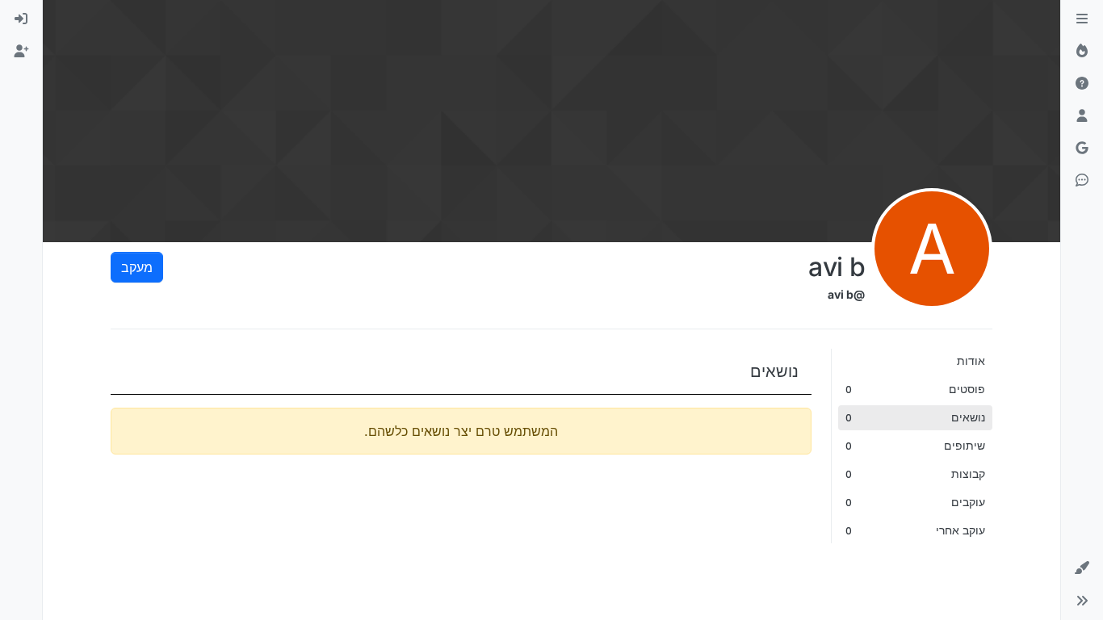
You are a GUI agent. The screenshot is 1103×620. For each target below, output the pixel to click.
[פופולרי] (1082, 52)
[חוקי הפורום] (1082, 19)
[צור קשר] (1082, 181)
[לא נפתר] (1082, 84)
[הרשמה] (21, 52)
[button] (1082, 568)
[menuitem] (21, 19)
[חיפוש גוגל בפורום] (1082, 148)
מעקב (137, 267)
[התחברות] (21, 19)
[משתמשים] (1082, 116)
